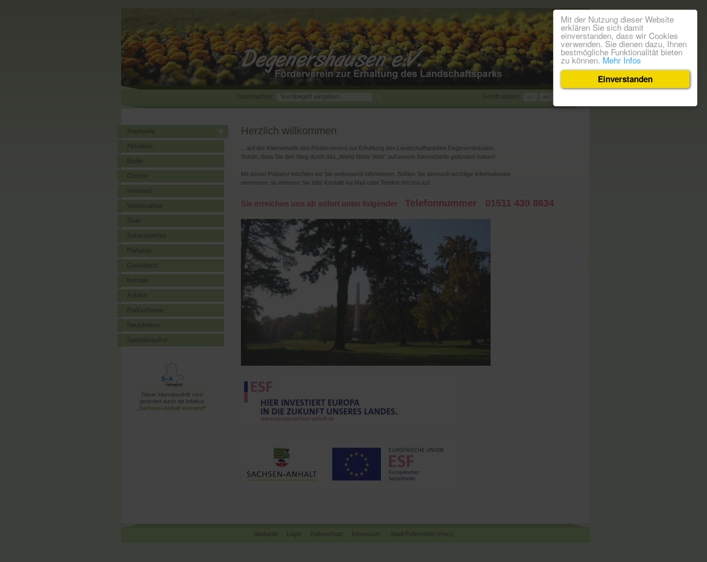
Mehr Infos (622, 60)
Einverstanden (625, 79)
